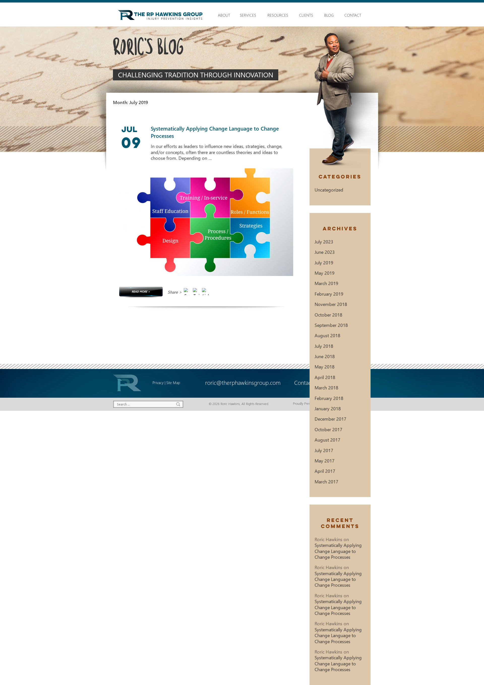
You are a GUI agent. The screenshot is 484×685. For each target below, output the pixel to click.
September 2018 (331, 325)
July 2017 (324, 450)
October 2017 (328, 429)
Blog (328, 15)
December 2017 (330, 419)
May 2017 (325, 460)
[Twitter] (196, 292)
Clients (306, 15)
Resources (277, 15)
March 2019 (326, 283)
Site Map (173, 382)
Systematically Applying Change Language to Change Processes (338, 551)
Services (248, 15)
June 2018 (325, 356)
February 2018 (329, 398)
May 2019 (325, 273)
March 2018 (326, 387)
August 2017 (327, 440)
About (223, 15)
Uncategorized (329, 189)
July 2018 (324, 346)
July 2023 (324, 241)
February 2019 (329, 294)
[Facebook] (187, 292)
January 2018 (328, 408)
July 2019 (324, 262)
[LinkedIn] (205, 292)
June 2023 (325, 252)
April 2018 (325, 377)
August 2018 (327, 335)
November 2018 (331, 304)
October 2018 (328, 315)
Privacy (158, 382)
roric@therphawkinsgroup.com (243, 382)
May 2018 (325, 366)
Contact (352, 15)
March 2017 (326, 481)
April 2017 (325, 471)
